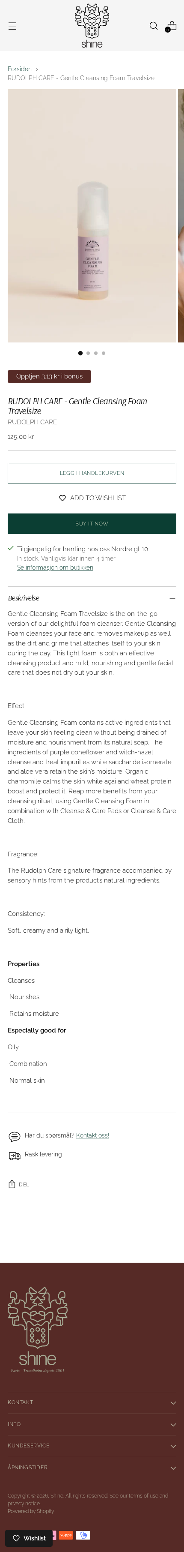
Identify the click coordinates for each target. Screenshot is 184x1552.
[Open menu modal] (12, 25)
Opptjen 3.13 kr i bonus (49, 376)
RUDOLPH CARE (32, 422)
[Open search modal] (153, 25)
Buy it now (92, 524)
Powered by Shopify (31, 1511)
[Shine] (92, 25)
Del (24, 1185)
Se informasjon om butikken (55, 567)
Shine (56, 1496)
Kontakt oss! (92, 1135)
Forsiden (20, 69)
